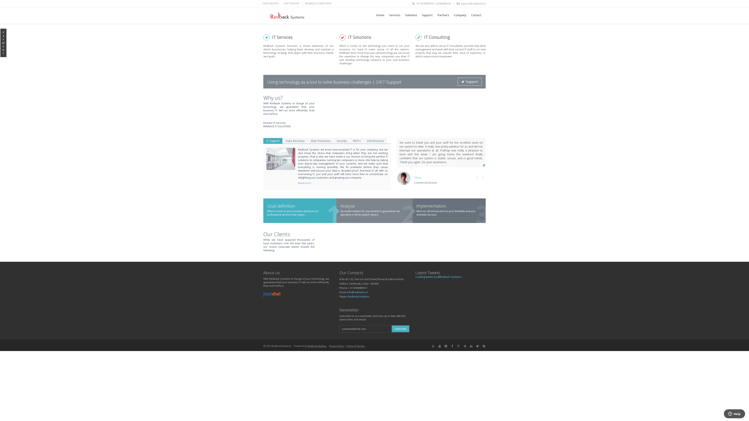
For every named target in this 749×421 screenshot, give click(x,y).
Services (394, 15)
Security (342, 141)
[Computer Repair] (477, 345)
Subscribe (400, 329)
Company (460, 15)
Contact (476, 15)
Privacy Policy (336, 346)
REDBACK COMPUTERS (318, 3)
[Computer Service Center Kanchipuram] (459, 345)
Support (427, 15)
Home (380, 15)
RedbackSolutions (358, 296)
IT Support (273, 141)
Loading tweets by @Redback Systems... (439, 277)
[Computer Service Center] (484, 345)
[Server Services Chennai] (433, 345)
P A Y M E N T (3, 43)
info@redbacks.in (357, 292)
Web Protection (320, 141)
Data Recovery (295, 141)
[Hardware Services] (439, 345)
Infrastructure (375, 141)
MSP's (357, 141)
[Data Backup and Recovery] (280, 159)
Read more (305, 183)
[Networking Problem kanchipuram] (465, 345)
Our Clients (276, 234)
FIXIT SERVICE (291, 3)
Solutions (411, 15)
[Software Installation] (471, 345)
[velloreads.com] (446, 345)
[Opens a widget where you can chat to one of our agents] (734, 414)
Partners (443, 15)
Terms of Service (355, 346)
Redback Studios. (317, 346)
